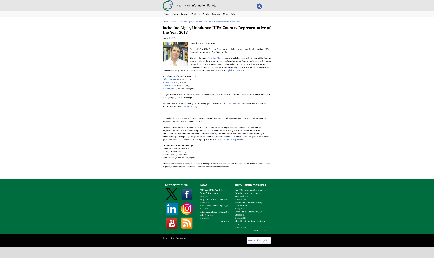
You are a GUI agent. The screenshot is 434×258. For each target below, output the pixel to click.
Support (216, 14)
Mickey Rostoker (170, 82)
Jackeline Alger (215, 58)
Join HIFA (239, 190)
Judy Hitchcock (169, 85)
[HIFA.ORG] (168, 9)
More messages (260, 230)
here (234, 103)
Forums (185, 14)
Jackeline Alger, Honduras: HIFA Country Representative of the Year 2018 (211, 21)
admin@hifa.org (189, 106)
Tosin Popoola (169, 88)
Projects (195, 14)
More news (225, 221)
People (206, 14)
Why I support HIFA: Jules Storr (214, 199)
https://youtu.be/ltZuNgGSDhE (228, 139)
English (229, 70)
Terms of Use (168, 238)
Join (233, 14)
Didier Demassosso (171, 79)
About (175, 14)
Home (167, 14)
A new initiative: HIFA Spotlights (214, 205)
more (215, 193)
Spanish (240, 70)
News (226, 14)
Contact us (181, 238)
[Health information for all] (196, 5)
